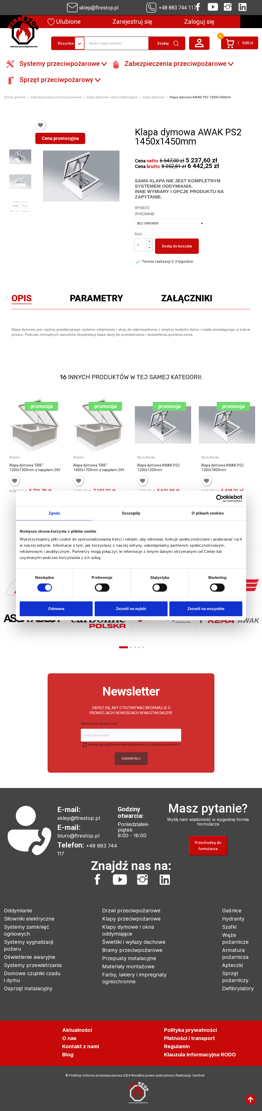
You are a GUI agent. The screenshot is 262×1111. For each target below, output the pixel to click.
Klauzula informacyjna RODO (200, 1055)
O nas (69, 1038)
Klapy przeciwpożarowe (131, 919)
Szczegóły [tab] (131, 513)
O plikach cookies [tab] (208, 513)
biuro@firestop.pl (78, 836)
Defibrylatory (238, 988)
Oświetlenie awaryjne (29, 957)
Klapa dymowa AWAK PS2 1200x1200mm (158, 467)
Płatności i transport (189, 1038)
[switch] (102, 587)
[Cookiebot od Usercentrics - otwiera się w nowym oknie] (220, 498)
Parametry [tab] (96, 299)
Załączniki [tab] (186, 299)
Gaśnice (232, 910)
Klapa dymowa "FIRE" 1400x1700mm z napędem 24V (98, 467)
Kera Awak (146, 457)
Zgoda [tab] (54, 513)
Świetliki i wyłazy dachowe (134, 942)
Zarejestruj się (132, 21)
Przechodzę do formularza (208, 845)
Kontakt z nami (80, 1046)
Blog (67, 1055)
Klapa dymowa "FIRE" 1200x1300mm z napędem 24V (34, 467)
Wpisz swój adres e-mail (99, 723)
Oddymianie (18, 910)
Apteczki (232, 965)
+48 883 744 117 (177, 8)
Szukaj (163, 43)
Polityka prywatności (190, 1030)
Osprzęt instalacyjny (28, 988)
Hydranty (233, 919)
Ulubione (67, 21)
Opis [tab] (22, 299)
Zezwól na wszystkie (206, 608)
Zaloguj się (199, 21)
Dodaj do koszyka (177, 246)
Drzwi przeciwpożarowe (131, 910)
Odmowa (56, 608)
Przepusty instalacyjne (129, 958)
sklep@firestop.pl (98, 8)
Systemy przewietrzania (33, 965)
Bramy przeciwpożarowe (132, 950)
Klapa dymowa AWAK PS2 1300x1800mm (222, 467)
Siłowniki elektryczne (29, 919)
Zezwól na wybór (131, 608)
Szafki (229, 927)
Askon (14, 457)
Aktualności (77, 1030)
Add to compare (13, 508)
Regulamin (177, 1046)
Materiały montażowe (128, 966)
